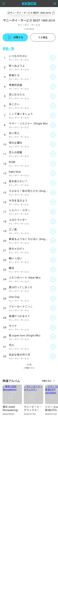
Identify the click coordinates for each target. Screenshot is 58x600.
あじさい (14, 104)
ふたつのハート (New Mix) (25, 277)
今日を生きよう (18, 200)
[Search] (55, 3)
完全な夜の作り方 (19, 354)
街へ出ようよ (17, 65)
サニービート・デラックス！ (33, 408)
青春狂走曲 (15, 85)
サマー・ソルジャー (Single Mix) (28, 123)
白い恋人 (14, 133)
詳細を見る (47, 380)
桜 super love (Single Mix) (24, 335)
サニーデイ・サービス (29, 24)
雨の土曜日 (15, 143)
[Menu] (4, 3)
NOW (12, 162)
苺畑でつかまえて (19, 316)
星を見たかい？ (18, 181)
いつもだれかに (18, 56)
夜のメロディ (17, 248)
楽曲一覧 (8, 48)
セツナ (13, 326)
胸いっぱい (15, 258)
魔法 (11, 268)
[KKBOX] (29, 3)
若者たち (14, 75)
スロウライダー (18, 220)
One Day (14, 297)
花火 (11, 345)
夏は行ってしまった (21, 287)
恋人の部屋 (15, 152)
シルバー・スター (19, 210)
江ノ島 (13, 229)
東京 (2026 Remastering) (10, 408)
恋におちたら (17, 94)
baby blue (15, 171)
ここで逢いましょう (21, 114)
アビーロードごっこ (21, 306)
